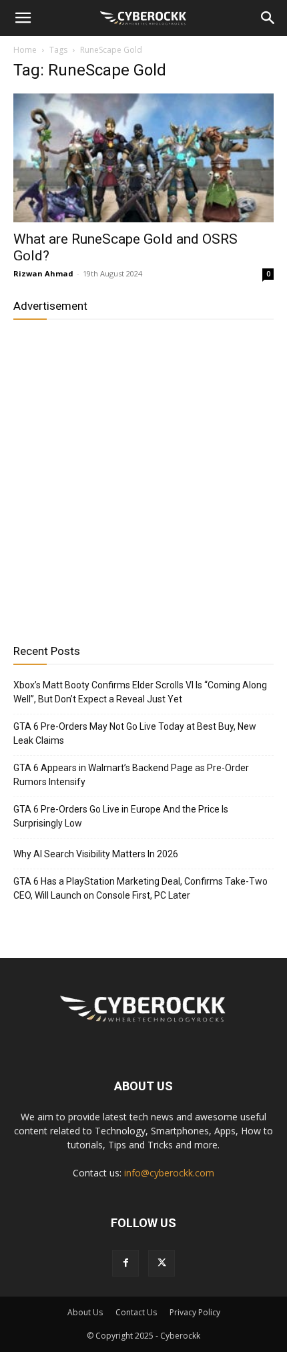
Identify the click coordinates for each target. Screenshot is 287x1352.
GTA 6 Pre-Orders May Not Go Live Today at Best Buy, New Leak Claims (134, 733)
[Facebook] (125, 1263)
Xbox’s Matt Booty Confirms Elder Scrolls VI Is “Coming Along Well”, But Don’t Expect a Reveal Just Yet (140, 692)
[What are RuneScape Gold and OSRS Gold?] (143, 157)
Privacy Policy (195, 1312)
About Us (85, 1312)
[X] (161, 1263)
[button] (22, 18)
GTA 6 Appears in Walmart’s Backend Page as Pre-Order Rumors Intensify (131, 774)
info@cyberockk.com (169, 1172)
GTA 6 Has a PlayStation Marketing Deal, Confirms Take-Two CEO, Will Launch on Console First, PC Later (140, 888)
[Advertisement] (143, 476)
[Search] (268, 18)
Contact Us (136, 1312)
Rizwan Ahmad (43, 273)
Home (25, 49)
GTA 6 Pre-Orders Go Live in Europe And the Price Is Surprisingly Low (120, 816)
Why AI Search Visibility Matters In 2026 (95, 854)
